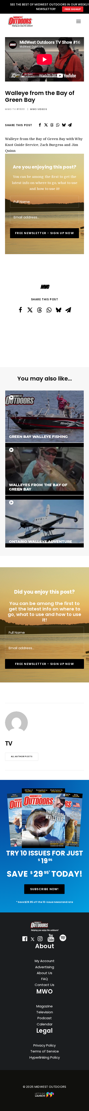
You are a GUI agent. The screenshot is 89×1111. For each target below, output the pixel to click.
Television (44, 1012)
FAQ (44, 978)
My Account (45, 960)
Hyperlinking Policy (44, 1057)
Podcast (44, 1018)
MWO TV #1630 (15, 109)
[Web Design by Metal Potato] (44, 1096)
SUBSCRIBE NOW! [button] (44, 889)
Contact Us (44, 984)
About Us (44, 973)
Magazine (44, 1006)
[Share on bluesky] (63, 125)
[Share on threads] (52, 125)
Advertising (44, 967)
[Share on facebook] (40, 125)
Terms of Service (44, 1051)
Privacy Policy (44, 1045)
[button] (25, 939)
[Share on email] (69, 125)
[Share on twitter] (46, 125)
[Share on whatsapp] (57, 125)
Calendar (44, 1024)
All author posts (21, 756)
